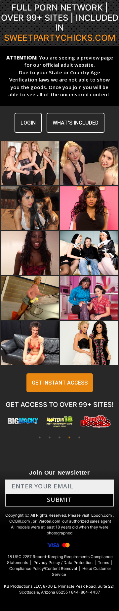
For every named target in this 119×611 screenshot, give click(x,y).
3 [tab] (59, 437)
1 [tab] (39, 437)
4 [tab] (69, 437)
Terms (103, 562)
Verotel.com (49, 521)
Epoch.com (101, 515)
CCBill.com (19, 521)
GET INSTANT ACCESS (60, 383)
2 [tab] (49, 437)
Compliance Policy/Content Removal (43, 568)
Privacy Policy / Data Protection (63, 562)
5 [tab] (79, 437)
